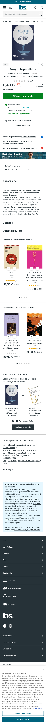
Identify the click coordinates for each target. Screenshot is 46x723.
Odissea (11, 272)
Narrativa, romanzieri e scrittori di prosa (20, 450)
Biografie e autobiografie (29, 461)
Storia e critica (9, 448)
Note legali (8, 469)
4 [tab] (26, 297)
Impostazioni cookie (23, 713)
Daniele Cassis (9, 76)
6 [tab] (28, 363)
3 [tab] (24, 297)
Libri (4, 445)
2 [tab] (21, 297)
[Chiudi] (43, 669)
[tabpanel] (23, 42)
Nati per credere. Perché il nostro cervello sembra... (34, 275)
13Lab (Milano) (33, 76)
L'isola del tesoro (34, 340)
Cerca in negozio (23, 126)
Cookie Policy (37, 708)
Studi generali (23, 455)
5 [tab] (26, 363)
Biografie (12, 461)
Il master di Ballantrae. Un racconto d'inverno (11, 343)
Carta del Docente (28, 137)
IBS (11, 89)
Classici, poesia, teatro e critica (21, 445)
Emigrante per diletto (12, 409)
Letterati (6, 463)
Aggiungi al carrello (24, 96)
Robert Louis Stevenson (20, 73)
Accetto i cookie (23, 719)
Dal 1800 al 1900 (9, 458)
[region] (23, 694)
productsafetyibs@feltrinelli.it (27, 530)
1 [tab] (19, 297)
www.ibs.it (37, 504)
